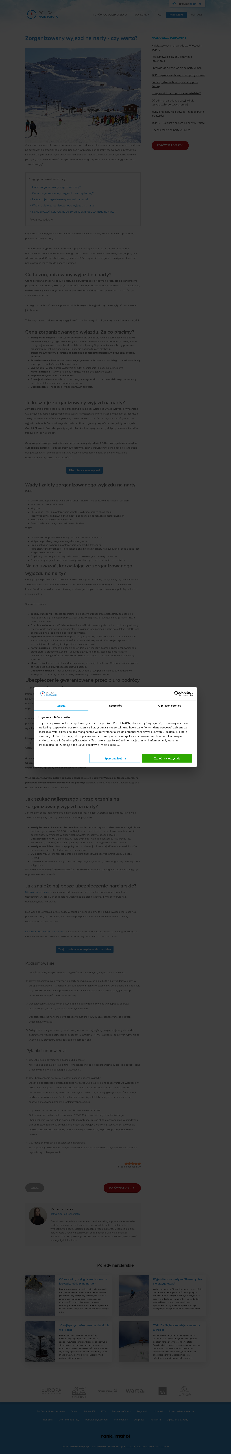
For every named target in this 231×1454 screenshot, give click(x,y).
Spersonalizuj (113, 758)
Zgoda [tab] (61, 705)
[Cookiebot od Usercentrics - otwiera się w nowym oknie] (177, 693)
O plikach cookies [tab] (169, 705)
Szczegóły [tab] (115, 705)
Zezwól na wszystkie (167, 758)
